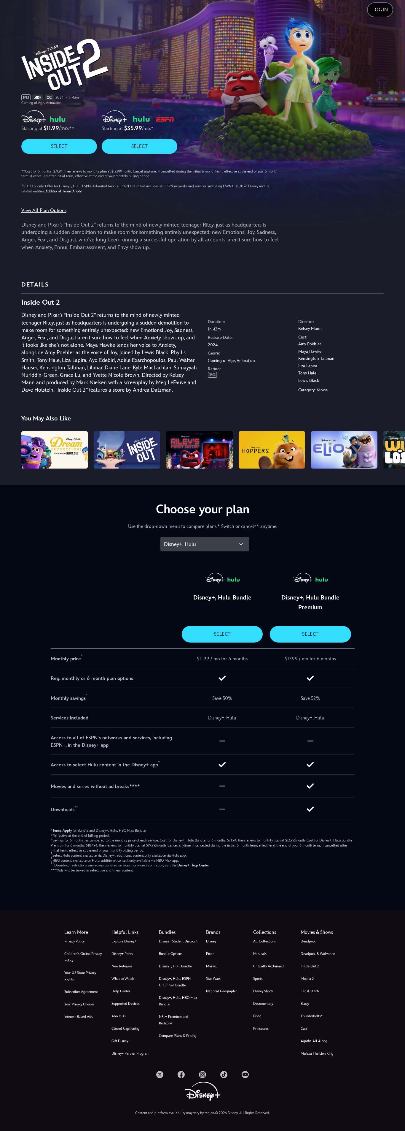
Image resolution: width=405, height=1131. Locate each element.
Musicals (260, 954)
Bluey (305, 1004)
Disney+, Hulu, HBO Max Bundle (178, 1001)
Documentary (263, 1004)
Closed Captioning (125, 1028)
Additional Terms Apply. (63, 191)
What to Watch (122, 979)
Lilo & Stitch (310, 991)
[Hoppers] (272, 450)
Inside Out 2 (310, 966)
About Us (118, 1016)
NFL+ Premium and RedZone (173, 1020)
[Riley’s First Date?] (199, 450)
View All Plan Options (43, 210)
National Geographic (221, 991)
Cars (304, 1028)
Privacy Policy (74, 941)
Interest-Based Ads (78, 1017)
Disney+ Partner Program (130, 1053)
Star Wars (213, 979)
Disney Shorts (263, 991)
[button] (131, 932)
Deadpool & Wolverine (318, 954)
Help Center (120, 991)
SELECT (59, 146)
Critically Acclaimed (268, 966)
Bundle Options (170, 954)
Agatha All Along (314, 1041)
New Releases (122, 966)
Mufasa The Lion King (317, 1053)
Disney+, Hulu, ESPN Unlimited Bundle (175, 982)
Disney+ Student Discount (178, 941)
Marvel (211, 966)
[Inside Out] (127, 450)
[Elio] (344, 450)
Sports (258, 979)
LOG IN (380, 9)
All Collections (264, 941)
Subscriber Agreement (81, 992)
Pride (257, 1016)
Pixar (210, 954)
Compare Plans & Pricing (178, 1036)
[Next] (393, 449)
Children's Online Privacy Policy (83, 957)
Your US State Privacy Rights (80, 976)
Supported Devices (125, 1004)
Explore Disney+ (123, 941)
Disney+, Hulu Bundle (175, 966)
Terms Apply (62, 830)
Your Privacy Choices (79, 1004)
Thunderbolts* (312, 1016)
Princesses (261, 1028)
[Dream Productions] (54, 450)
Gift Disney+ (120, 1041)
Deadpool (308, 941)
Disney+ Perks (122, 954)
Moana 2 (307, 979)
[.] (159, 1074)
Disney (211, 941)
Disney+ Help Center (193, 865)
